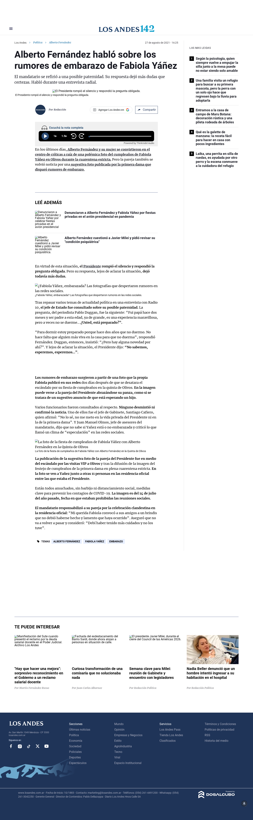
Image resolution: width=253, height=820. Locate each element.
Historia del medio (216, 740)
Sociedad (75, 746)
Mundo (119, 724)
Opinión (119, 729)
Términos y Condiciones (220, 724)
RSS (207, 735)
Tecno (118, 752)
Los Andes (20, 42)
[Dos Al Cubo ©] (216, 797)
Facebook (11, 746)
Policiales (75, 752)
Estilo (117, 740)
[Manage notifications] (244, 803)
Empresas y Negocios (128, 735)
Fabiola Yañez (94, 541)
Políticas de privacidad (219, 729)
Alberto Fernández (66, 541)
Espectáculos (77, 763)
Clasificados (167, 740)
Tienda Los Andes (171, 735)
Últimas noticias (79, 729)
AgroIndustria (123, 746)
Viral (117, 757)
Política (37, 42)
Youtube (46, 746)
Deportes (75, 757)
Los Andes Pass (169, 729)
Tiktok (28, 746)
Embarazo (116, 541)
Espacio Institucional (128, 763)
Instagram (20, 746)
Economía (75, 740)
